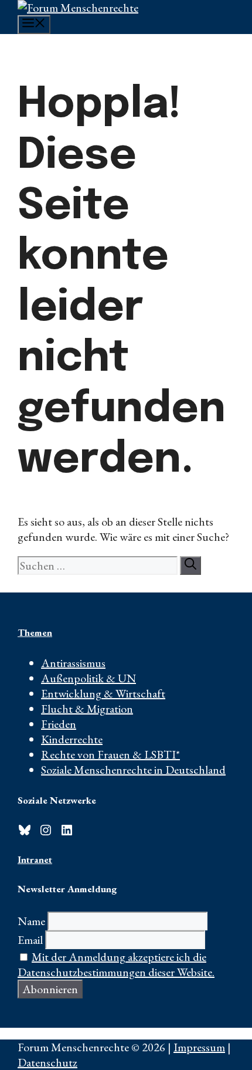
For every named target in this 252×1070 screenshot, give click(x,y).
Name (31, 921)
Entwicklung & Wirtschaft (103, 693)
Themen (35, 632)
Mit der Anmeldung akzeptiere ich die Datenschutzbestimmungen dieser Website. (116, 964)
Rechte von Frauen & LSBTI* (110, 754)
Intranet (35, 859)
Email (30, 939)
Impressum (199, 1047)
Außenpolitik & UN (88, 678)
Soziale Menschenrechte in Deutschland (133, 769)
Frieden (58, 724)
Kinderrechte (72, 739)
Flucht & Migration (87, 708)
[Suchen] (190, 565)
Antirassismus (73, 663)
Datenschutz (47, 1062)
